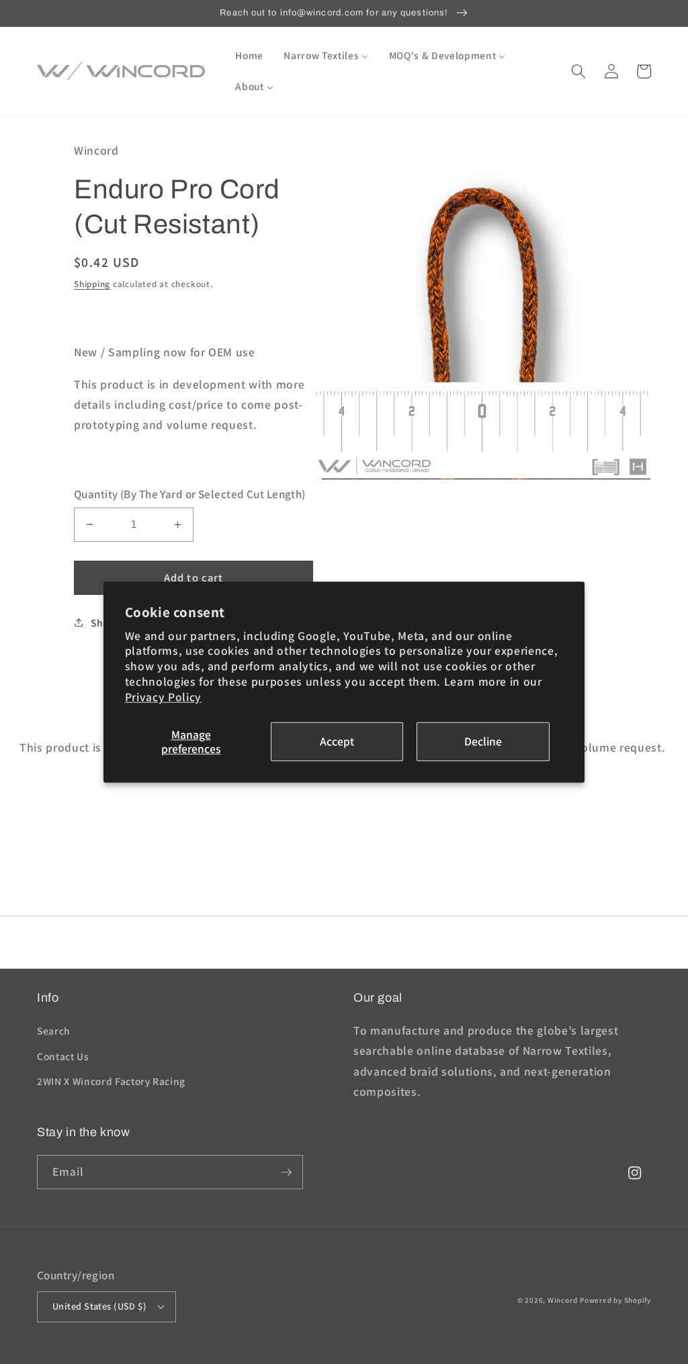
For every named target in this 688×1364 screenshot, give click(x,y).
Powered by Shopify (615, 1300)
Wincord (562, 1300)
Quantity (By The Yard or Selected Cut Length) (190, 494)
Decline (483, 742)
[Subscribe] (286, 1172)
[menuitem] (249, 55)
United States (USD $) (99, 1305)
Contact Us (63, 1056)
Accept (337, 742)
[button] (578, 71)
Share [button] (105, 622)
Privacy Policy (163, 697)
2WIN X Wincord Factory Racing (111, 1081)
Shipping (92, 284)
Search (54, 1030)
